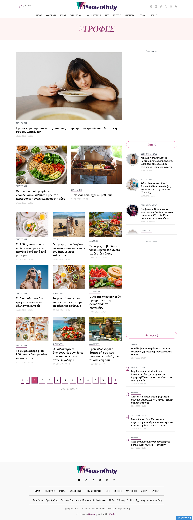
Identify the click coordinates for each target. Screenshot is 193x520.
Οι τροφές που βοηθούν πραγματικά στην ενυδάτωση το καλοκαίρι (105, 302)
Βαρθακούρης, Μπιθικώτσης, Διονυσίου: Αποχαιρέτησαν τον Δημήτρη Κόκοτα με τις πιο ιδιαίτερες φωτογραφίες (151, 376)
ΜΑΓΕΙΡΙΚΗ (130, 15)
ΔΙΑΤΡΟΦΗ (21, 123)
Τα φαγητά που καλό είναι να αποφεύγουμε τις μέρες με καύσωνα (67, 302)
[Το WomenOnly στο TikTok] (160, 6)
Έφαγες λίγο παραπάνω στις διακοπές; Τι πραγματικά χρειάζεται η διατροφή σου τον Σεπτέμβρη (66, 130)
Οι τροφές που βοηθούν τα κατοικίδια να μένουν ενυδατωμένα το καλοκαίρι (69, 249)
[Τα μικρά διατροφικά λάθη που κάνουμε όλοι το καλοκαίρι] (32, 329)
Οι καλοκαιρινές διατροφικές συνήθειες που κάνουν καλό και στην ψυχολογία (68, 354)
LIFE (107, 15)
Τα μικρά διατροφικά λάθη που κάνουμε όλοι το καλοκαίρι (31, 354)
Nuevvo (91, 514)
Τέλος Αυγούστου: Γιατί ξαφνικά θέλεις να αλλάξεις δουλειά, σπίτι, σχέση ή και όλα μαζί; (156, 188)
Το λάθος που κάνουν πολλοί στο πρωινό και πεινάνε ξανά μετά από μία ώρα (31, 249)
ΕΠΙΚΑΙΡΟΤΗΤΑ (138, 367)
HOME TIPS (146, 230)
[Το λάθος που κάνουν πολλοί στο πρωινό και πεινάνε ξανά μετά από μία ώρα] (32, 224)
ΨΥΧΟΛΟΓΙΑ (146, 179)
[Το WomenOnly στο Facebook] (150, 6)
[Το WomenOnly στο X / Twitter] (165, 6)
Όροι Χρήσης (52, 500)
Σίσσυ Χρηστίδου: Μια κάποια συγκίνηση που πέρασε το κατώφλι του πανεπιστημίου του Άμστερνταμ (152, 422)
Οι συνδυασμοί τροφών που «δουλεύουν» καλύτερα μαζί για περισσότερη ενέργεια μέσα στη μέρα (40, 194)
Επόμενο (110, 380)
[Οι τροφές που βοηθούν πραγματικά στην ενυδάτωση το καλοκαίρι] (105, 277)
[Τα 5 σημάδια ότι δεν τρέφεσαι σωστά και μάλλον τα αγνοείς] (32, 277)
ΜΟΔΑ (63, 15)
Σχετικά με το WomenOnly (149, 500)
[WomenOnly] (96, 6)
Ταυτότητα (38, 500)
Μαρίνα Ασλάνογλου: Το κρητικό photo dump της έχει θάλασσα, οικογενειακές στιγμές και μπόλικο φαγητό (157, 162)
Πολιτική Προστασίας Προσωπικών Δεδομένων (84, 500)
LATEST (153, 15)
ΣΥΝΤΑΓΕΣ (136, 392)
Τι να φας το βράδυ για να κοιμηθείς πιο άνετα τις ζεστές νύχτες (104, 249)
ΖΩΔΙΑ (143, 15)
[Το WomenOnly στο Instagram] (155, 6)
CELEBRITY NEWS (149, 154)
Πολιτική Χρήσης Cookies (121, 500)
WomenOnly (96, 470)
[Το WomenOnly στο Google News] (170, 6)
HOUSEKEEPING (93, 15)
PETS (55, 239)
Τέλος (115, 380)
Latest (152, 144)
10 (103, 380)
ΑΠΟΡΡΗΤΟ (186, 518)
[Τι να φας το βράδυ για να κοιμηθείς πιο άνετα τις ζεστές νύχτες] (105, 224)
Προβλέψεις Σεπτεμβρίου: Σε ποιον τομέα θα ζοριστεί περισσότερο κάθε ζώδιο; (151, 351)
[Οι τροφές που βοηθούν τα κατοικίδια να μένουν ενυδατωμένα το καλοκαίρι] (69, 224)
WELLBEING (76, 15)
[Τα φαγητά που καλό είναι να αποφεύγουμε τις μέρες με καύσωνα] (69, 277)
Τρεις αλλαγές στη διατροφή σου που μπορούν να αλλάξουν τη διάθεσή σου (104, 354)
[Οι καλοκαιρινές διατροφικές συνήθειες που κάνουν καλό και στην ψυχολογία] (69, 329)
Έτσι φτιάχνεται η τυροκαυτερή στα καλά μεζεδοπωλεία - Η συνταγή (150, 443)
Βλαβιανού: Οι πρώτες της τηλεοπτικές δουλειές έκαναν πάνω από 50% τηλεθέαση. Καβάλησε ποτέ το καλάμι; (157, 213)
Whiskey (113, 514)
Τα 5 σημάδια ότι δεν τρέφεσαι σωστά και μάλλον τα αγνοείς (30, 302)
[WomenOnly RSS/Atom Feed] (175, 6)
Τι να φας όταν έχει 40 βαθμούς (91, 195)
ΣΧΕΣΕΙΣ (117, 15)
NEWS (39, 15)
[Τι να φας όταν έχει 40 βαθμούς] (96, 165)
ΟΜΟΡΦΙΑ (51, 15)
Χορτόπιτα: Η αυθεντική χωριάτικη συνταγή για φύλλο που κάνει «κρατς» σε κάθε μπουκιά (152, 399)
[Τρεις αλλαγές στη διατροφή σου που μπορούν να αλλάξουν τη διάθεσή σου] (105, 329)
